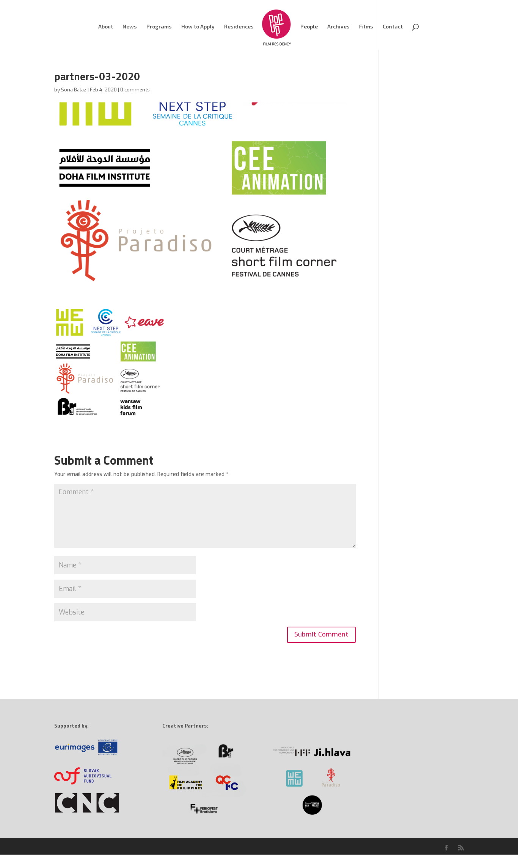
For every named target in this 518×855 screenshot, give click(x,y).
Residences (239, 27)
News (129, 27)
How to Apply (198, 27)
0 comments (135, 89)
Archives (338, 27)
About (105, 27)
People (309, 27)
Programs (159, 27)
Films (366, 27)
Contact (393, 27)
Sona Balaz (73, 89)
